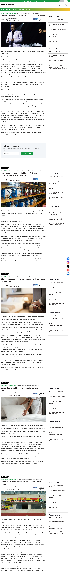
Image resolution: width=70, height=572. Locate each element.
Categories (22, 5)
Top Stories (52, 5)
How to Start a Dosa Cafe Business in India (57, 30)
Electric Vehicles (44, 5)
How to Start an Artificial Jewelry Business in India (57, 25)
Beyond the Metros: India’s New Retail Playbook (56, 56)
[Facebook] (68, 258)
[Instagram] (68, 262)
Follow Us (42, 19)
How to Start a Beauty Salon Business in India (56, 35)
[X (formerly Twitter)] (68, 266)
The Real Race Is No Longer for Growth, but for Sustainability (56, 61)
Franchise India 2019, (28, 132)
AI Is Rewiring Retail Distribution (57, 51)
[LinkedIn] (68, 273)
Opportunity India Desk (12, 18)
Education (30, 5)
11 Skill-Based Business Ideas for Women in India (57, 40)
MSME (36, 5)
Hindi (66, 1)
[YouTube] (68, 270)
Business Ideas (12, 13)
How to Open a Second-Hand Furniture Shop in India (56, 20)
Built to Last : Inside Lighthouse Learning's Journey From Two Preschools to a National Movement (58, 67)
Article (6, 13)
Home (2, 13)
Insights (60, 5)
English (61, 1)
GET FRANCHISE (34, 1)
